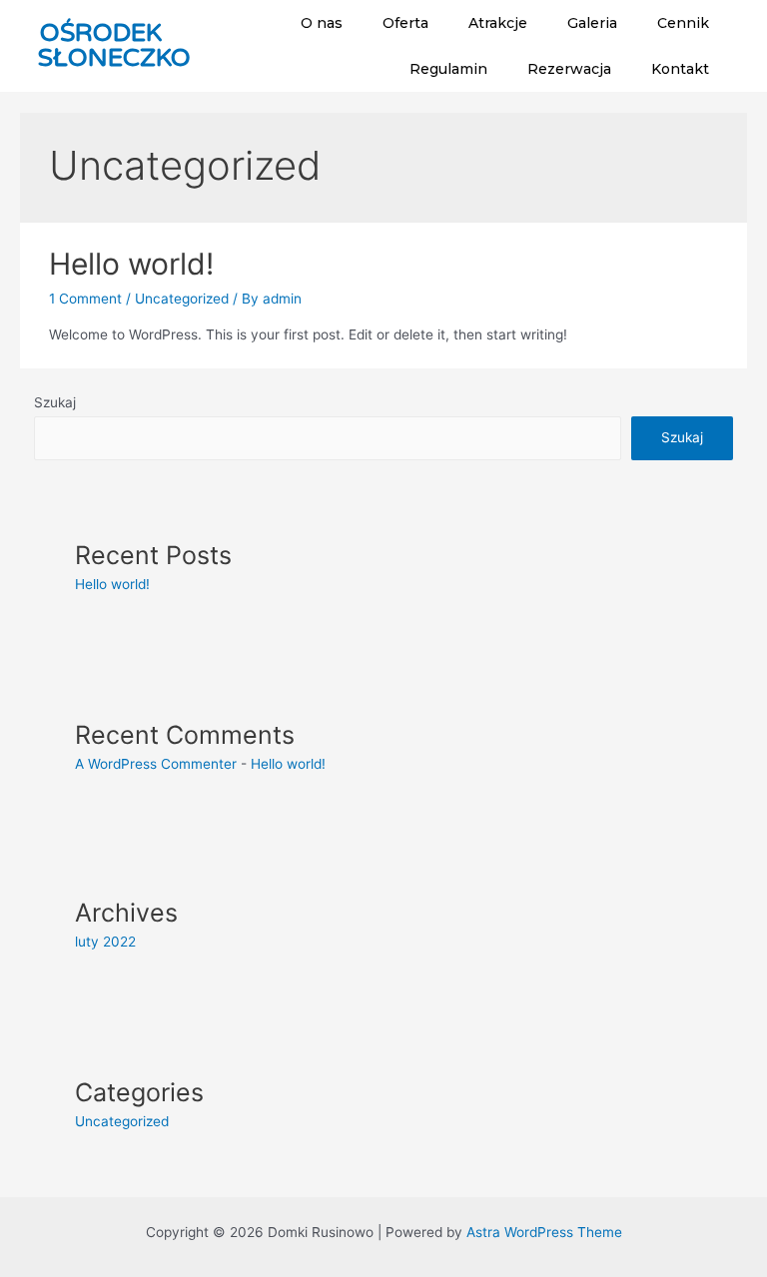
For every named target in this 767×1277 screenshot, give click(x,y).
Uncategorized (182, 299)
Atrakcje (497, 23)
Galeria (592, 23)
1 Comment (85, 299)
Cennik (683, 23)
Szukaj (55, 402)
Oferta (405, 23)
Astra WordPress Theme (544, 1232)
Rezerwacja (569, 69)
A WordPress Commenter (156, 764)
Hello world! (131, 264)
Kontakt (680, 69)
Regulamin (448, 69)
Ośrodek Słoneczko (114, 45)
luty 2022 (105, 942)
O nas (322, 23)
